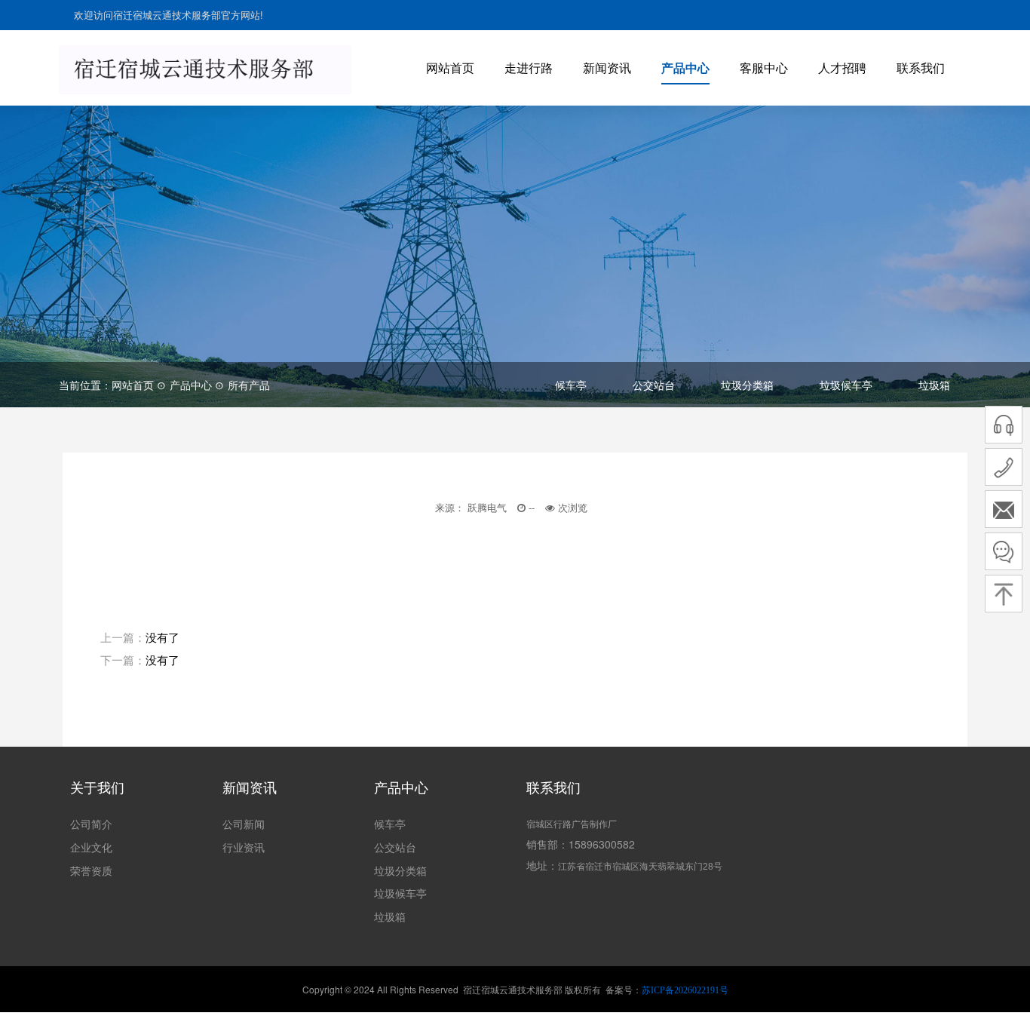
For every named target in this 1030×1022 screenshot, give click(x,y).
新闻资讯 (607, 67)
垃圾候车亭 (846, 384)
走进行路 (528, 67)
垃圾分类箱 (747, 384)
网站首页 (450, 67)
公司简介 (91, 823)
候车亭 (571, 384)
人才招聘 (842, 67)
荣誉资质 (91, 870)
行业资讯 (243, 847)
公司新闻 (243, 823)
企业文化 (91, 847)
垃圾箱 (934, 384)
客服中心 (764, 67)
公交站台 (654, 384)
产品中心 (685, 67)
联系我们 (921, 67)
